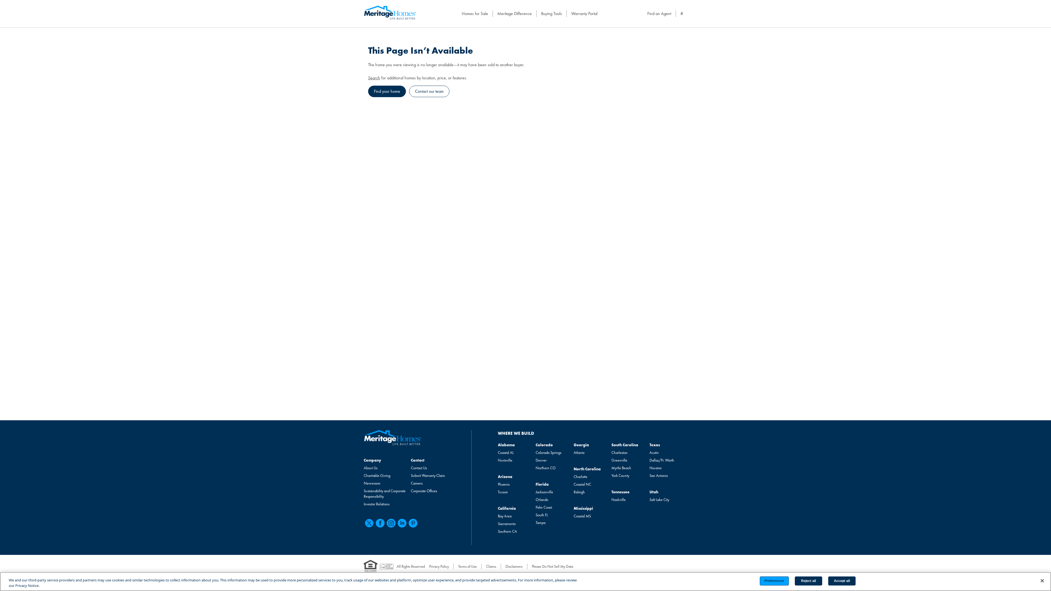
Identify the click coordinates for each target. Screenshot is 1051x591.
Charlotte (580, 476)
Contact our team (429, 91)
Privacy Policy (439, 566)
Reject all (808, 581)
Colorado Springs (548, 452)
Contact (418, 460)
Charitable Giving (377, 475)
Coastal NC (582, 484)
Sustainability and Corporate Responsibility (385, 493)
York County (620, 475)
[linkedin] (402, 523)
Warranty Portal (584, 13)
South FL (542, 514)
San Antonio (658, 475)
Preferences (774, 581)
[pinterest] (413, 523)
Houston (655, 467)
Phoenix (504, 484)
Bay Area (505, 516)
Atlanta (579, 452)
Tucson (503, 491)
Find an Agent (659, 13)
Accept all (842, 581)
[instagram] (391, 523)
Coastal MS (582, 516)
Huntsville (505, 460)
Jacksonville (544, 491)
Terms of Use (467, 566)
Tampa (540, 522)
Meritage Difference (514, 13)
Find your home (387, 91)
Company (372, 460)
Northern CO (546, 467)
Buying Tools (551, 13)
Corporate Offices (424, 490)
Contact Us (419, 467)
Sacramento (507, 523)
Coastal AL (506, 452)
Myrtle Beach (621, 467)
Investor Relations (376, 504)
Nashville (618, 499)
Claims (491, 566)
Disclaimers (514, 566)
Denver (541, 460)
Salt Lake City (659, 499)
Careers (417, 483)
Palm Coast (544, 507)
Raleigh (579, 491)
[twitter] (369, 523)
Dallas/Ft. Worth (661, 460)
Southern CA (507, 531)
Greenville (619, 460)
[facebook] (380, 523)
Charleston (619, 452)
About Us (370, 467)
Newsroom (372, 483)
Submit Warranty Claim (428, 475)
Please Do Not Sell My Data (552, 566)
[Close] (1042, 581)
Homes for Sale (475, 13)
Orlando (542, 499)
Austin (654, 452)
